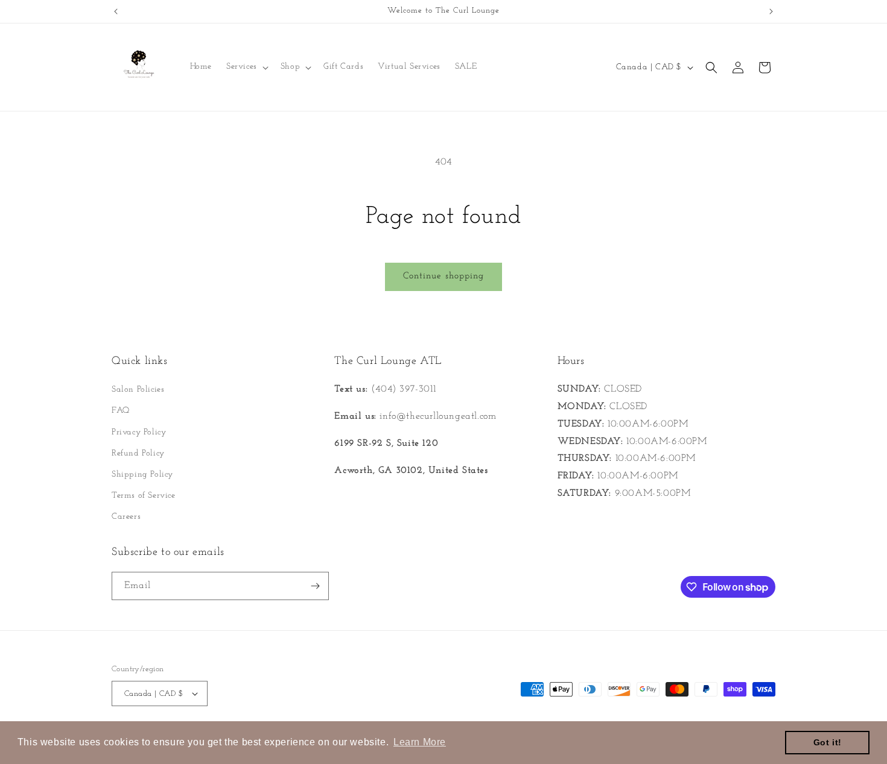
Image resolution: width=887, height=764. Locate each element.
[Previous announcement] (116, 11)
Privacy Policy (139, 432)
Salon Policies (138, 389)
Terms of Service (144, 495)
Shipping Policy (142, 474)
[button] (246, 67)
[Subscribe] (315, 586)
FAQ (121, 410)
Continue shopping (443, 276)
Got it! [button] (827, 742)
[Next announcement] (771, 11)
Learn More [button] (419, 742)
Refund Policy (138, 453)
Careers (126, 516)
